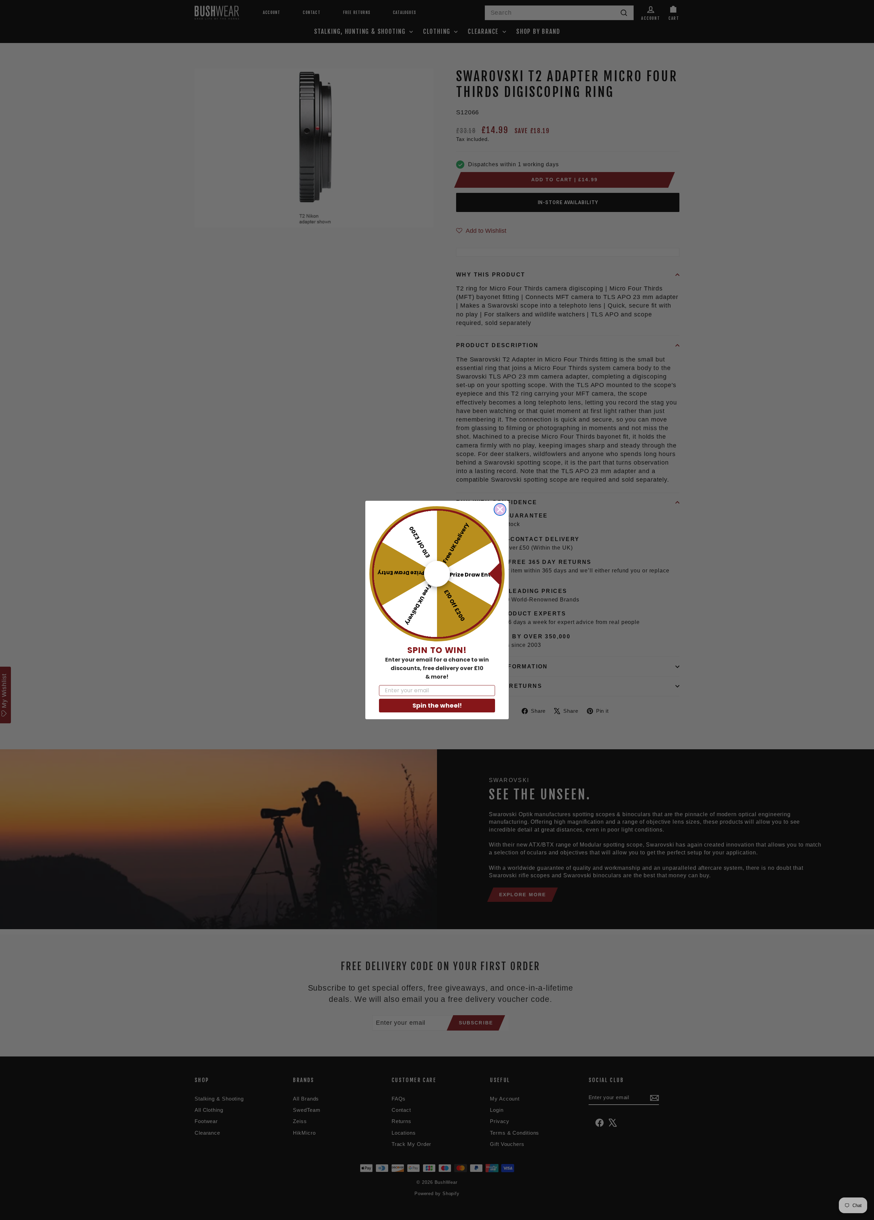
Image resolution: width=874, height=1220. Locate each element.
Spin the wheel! (437, 705)
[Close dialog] (500, 509)
